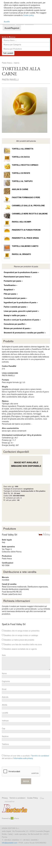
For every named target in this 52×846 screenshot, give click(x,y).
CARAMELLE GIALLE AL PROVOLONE (28, 205)
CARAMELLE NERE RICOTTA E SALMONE (30, 213)
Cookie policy (28, 15)
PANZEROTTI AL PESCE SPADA (25, 238)
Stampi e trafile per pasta (14, 315)
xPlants (16, 818)
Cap (3, 728)
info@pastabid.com (9, 843)
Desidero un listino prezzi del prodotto (19, 640)
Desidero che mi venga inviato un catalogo (21, 635)
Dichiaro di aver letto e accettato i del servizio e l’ (25, 756)
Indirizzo (5, 720)
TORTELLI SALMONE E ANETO (25, 246)
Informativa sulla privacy (23, 758)
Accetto (7, 21)
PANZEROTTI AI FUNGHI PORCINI (26, 230)
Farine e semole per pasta (15, 306)
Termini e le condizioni (40, 755)
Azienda (5, 697)
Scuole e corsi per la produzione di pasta (21, 319)
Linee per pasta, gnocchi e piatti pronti (20, 311)
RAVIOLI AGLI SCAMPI (21, 221)
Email (4, 689)
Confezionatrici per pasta (14, 298)
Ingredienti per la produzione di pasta (20, 302)
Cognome (6, 681)
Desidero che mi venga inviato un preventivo (22, 630)
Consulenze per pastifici (14, 324)
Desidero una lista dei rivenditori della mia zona (23, 644)
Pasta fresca (7, 62)
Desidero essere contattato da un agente (20, 649)
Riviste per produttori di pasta (17, 328)
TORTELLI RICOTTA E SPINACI (25, 165)
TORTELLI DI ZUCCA (21, 157)
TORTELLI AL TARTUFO (22, 181)
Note (4, 655)
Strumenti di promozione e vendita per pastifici (24, 332)
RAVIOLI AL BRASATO (21, 254)
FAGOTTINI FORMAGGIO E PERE (26, 197)
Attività (4, 705)
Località (5, 712)
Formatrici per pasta (12, 281)
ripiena (16, 62)
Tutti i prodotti (8, 53)
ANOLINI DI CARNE (20, 189)
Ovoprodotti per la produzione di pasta (20, 272)
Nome (4, 673)
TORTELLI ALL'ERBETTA (22, 148)
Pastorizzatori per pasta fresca (17, 276)
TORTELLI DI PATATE (21, 173)
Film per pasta (10, 294)
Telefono (5, 744)
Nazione (5, 736)
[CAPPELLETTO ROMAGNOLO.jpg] (26, 110)
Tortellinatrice (10, 285)
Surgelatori (8, 289)
